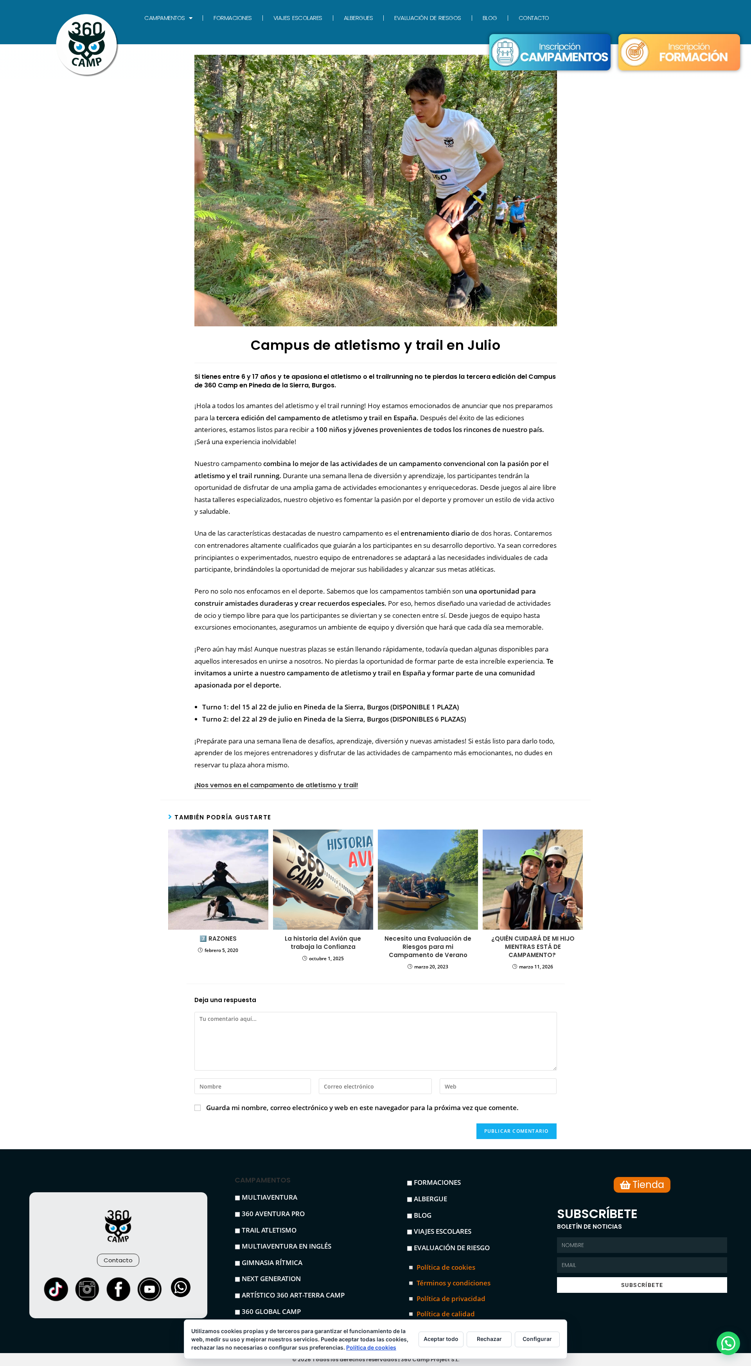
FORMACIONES (233, 18)
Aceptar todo (441, 1338)
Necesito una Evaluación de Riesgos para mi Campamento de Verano (427, 946)
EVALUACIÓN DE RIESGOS (427, 18)
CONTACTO (534, 18)
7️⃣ (218, 938)
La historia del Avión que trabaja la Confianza (323, 942)
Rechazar (489, 1338)
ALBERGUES (358, 18)
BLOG (490, 18)
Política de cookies (371, 1347)
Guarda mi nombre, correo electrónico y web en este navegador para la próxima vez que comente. (362, 1107)
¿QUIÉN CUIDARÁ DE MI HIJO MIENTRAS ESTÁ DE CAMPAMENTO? (533, 946)
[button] (728, 1343)
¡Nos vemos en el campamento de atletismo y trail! (276, 785)
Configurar (537, 1338)
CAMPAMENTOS (164, 18)
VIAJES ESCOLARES (297, 18)
